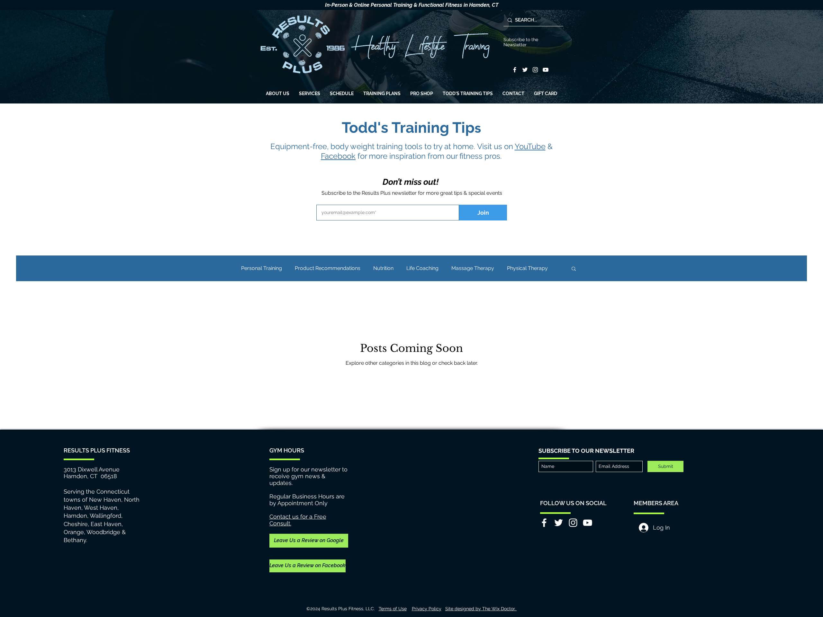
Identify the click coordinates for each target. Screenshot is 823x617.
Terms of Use (393, 608)
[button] (574, 269)
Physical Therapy (527, 268)
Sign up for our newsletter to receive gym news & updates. (308, 476)
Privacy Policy (426, 608)
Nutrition (383, 268)
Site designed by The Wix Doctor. (481, 608)
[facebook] (514, 69)
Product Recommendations (327, 268)
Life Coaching (422, 268)
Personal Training (261, 268)
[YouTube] (545, 69)
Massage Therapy (472, 268)
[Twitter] (525, 69)
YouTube (530, 146)
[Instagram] (535, 69)
